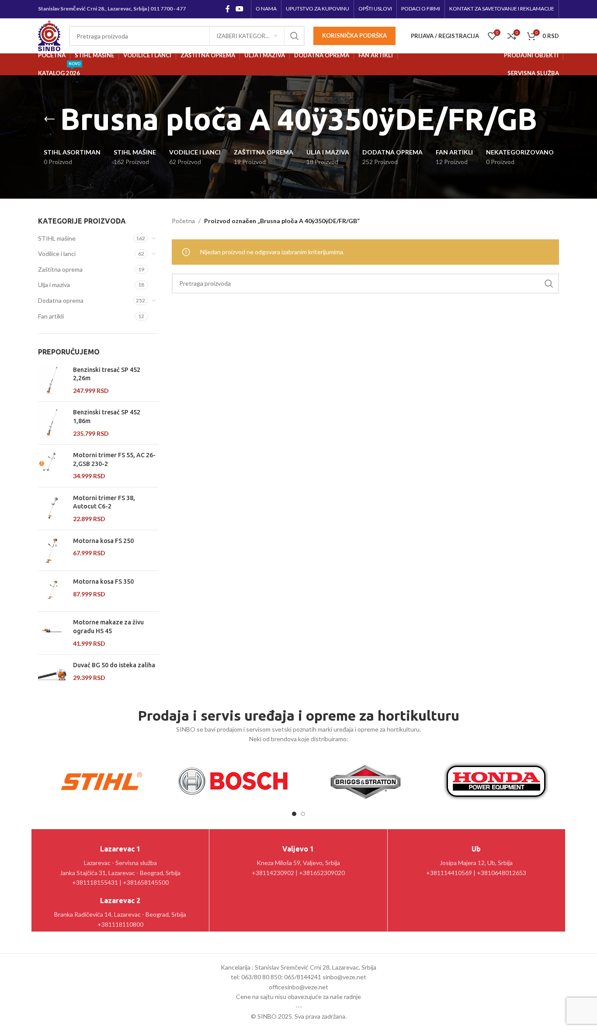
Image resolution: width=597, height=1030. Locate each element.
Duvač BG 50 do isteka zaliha (114, 665)
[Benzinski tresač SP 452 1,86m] (52, 423)
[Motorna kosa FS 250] (52, 550)
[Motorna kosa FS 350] (52, 591)
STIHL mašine (57, 238)
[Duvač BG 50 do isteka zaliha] (52, 674)
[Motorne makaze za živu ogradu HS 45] (52, 633)
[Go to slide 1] (294, 814)
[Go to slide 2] (303, 814)
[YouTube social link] (239, 8)
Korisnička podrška (354, 35)
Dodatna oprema (60, 300)
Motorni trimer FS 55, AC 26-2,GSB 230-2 (114, 459)
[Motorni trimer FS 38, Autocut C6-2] (52, 508)
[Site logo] (49, 35)
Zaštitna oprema (60, 269)
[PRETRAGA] (295, 36)
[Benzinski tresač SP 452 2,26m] (52, 380)
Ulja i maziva (54, 284)
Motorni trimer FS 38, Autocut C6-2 (104, 502)
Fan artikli (51, 316)
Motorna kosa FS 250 (103, 540)
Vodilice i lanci (57, 253)
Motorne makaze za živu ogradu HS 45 (108, 626)
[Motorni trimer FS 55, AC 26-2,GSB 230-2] (52, 465)
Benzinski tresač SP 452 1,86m (106, 416)
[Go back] (49, 119)
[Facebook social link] (227, 8)
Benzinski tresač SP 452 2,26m (106, 374)
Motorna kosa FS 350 (103, 581)
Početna (183, 220)
